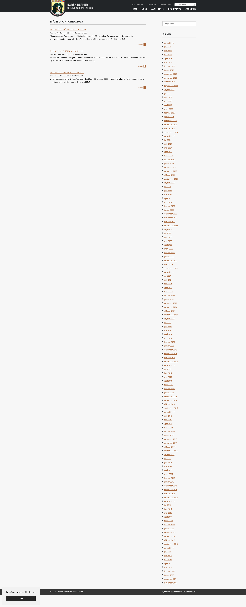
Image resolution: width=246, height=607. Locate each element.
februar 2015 (169, 571)
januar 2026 (169, 70)
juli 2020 (167, 322)
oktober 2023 (169, 175)
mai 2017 (168, 466)
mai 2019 (168, 377)
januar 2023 (169, 210)
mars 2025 (168, 109)
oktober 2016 (169, 493)
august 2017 (169, 454)
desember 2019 (170, 350)
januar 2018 (169, 435)
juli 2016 (167, 505)
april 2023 (168, 198)
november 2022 (170, 218)
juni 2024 (168, 144)
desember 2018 (170, 396)
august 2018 (169, 412)
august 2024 (169, 136)
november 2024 (170, 124)
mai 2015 (168, 559)
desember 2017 (170, 439)
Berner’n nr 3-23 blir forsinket (66, 51)
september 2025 (171, 85)
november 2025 (170, 78)
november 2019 (170, 353)
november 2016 (170, 489)
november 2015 (170, 536)
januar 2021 (169, 299)
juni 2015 (168, 555)
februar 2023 (169, 206)
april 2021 (168, 287)
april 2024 (168, 151)
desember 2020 (170, 303)
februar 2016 (169, 524)
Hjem (134, 9)
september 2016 (171, 497)
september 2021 (171, 268)
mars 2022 (168, 249)
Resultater (174, 9)
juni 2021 (168, 280)
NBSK (144, 9)
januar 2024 (169, 163)
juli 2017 (167, 458)
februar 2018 (169, 431)
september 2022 (171, 225)
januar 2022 (169, 256)
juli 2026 (167, 47)
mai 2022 (168, 241)
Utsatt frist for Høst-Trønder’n (67, 72)
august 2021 (169, 272)
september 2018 (171, 408)
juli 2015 (167, 552)
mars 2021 (168, 291)
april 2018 (168, 423)
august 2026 (169, 43)
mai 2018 (168, 419)
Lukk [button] (21, 598)
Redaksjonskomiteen (79, 33)
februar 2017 (169, 478)
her (34, 592)
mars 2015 (168, 567)
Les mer (141, 44)
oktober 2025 (169, 82)
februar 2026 (169, 66)
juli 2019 (167, 369)
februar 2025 (169, 113)
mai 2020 (168, 330)
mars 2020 (168, 338)
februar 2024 (169, 159)
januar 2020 (169, 346)
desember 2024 (170, 120)
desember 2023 (170, 167)
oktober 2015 (169, 540)
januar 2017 (169, 482)
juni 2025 (168, 97)
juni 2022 (168, 237)
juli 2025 (167, 93)
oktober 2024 (169, 128)
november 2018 (170, 400)
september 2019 (171, 361)
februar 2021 (169, 295)
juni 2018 (168, 416)
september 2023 (171, 179)
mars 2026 (168, 62)
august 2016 (169, 501)
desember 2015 (170, 532)
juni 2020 (168, 326)
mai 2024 (168, 148)
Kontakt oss (165, 4)
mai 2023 (168, 194)
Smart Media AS (189, 592)
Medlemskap (137, 4)
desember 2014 (170, 579)
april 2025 (168, 105)
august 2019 (169, 365)
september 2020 (171, 315)
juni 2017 (168, 462)
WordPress (175, 592)
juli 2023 (167, 186)
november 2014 (170, 583)
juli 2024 (167, 140)
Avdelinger (157, 9)
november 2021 (170, 260)
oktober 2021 (169, 264)
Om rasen (190, 9)
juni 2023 (168, 190)
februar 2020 (169, 342)
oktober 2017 (169, 447)
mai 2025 (168, 101)
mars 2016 (168, 520)
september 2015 (171, 544)
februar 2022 (169, 252)
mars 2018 (168, 427)
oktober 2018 (169, 404)
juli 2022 (167, 233)
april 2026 (168, 58)
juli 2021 (167, 276)
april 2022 (168, 245)
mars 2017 (168, 474)
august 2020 (169, 318)
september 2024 (171, 132)
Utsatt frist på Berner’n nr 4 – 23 (68, 29)
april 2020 (168, 334)
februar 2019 (169, 388)
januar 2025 (169, 116)
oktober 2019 (169, 357)
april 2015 (168, 563)
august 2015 (169, 548)
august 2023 (169, 182)
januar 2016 (169, 528)
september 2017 (171, 451)
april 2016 (168, 517)
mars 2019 (168, 384)
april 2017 (168, 470)
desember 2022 (170, 214)
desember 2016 (170, 486)
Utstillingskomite (78, 76)
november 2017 (170, 443)
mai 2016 (168, 513)
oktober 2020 (169, 311)
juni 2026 (168, 50)
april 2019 (168, 381)
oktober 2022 (169, 221)
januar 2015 (169, 575)
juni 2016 (168, 509)
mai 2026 (168, 54)
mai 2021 (168, 283)
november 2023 (170, 171)
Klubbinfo (151, 4)
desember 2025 (170, 74)
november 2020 (170, 307)
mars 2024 (168, 155)
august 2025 (169, 89)
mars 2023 (168, 202)
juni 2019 (168, 373)
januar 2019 (169, 392)
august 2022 (169, 229)
